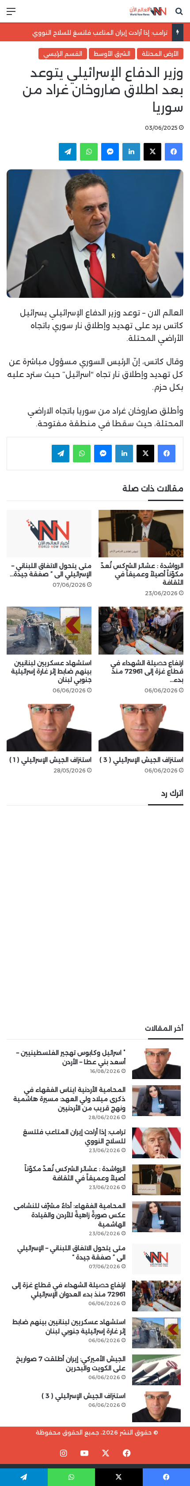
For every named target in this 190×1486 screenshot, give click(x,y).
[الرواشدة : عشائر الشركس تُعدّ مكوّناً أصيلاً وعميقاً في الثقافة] (141, 533)
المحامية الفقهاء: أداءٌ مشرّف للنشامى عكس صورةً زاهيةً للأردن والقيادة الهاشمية (69, 1215)
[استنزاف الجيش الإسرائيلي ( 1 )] (49, 727)
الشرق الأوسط (112, 53)
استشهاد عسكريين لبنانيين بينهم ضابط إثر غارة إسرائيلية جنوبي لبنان (51, 671)
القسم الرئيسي (62, 53)
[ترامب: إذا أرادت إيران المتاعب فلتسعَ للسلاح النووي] (156, 1142)
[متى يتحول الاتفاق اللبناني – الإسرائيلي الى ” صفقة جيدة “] (49, 533)
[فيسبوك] (173, 152)
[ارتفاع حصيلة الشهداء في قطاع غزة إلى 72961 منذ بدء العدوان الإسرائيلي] (141, 630)
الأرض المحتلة (160, 53)
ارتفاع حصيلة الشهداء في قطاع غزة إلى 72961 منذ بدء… (146, 671)
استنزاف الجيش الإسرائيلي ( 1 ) (50, 760)
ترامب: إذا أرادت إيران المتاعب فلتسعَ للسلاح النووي (99, 32)
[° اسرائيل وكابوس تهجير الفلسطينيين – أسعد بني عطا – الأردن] (156, 1063)
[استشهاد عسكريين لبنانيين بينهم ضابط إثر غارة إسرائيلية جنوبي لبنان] (49, 630)
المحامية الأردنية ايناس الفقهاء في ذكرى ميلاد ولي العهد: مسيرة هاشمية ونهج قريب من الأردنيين (69, 1099)
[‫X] (152, 152)
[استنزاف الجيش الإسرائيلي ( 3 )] (141, 727)
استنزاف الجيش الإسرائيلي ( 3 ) (141, 760)
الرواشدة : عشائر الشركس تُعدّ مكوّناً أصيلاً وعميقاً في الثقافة (142, 574)
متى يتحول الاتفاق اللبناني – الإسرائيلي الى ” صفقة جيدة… (50, 570)
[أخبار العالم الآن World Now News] (148, 11)
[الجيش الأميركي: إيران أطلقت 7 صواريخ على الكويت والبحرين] (156, 1369)
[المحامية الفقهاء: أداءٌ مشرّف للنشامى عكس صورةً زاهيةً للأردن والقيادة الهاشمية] (156, 1216)
